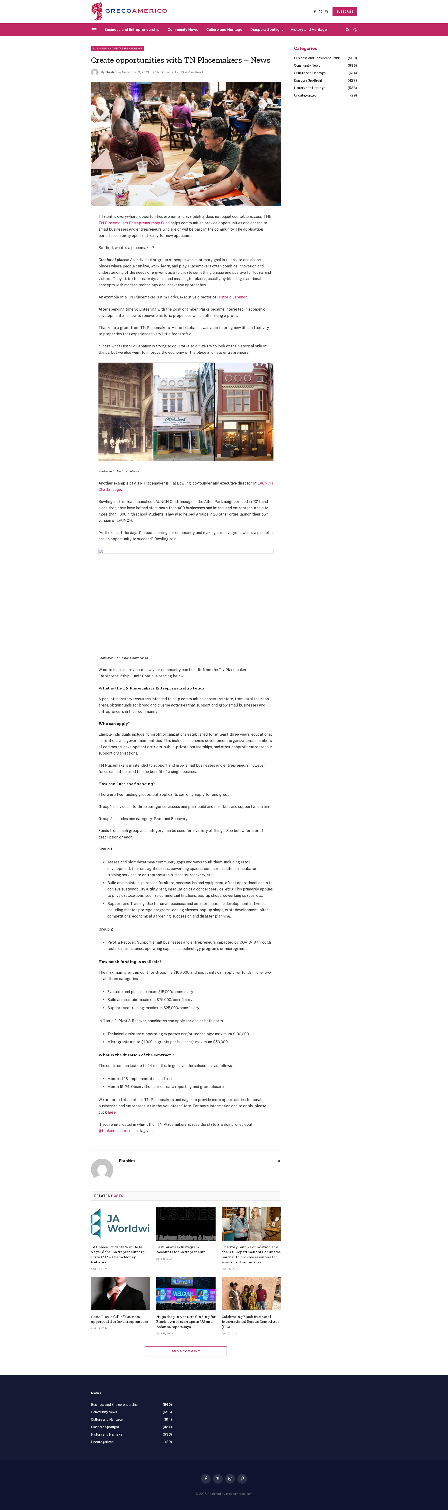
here (112, 1112)
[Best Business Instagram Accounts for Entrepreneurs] (186, 1224)
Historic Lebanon (232, 297)
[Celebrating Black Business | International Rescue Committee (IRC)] (251, 1293)
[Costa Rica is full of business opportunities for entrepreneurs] (120, 1293)
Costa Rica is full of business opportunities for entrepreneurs (119, 1319)
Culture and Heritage (224, 29)
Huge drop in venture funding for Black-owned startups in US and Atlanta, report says (186, 1321)
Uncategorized (305, 95)
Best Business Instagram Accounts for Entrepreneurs (180, 1249)
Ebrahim (111, 72)
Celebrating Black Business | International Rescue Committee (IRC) (250, 1321)
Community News (183, 29)
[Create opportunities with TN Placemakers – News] (186, 144)
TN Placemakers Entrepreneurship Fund (134, 223)
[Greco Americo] (129, 11)
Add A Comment (186, 1351)
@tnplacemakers (113, 1131)
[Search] (347, 29)
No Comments (167, 72)
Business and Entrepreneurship (132, 29)
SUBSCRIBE (344, 11)
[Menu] (94, 29)
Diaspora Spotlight (266, 29)
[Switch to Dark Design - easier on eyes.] (354, 29)
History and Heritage (309, 29)
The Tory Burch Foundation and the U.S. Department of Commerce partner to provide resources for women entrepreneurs (251, 1254)
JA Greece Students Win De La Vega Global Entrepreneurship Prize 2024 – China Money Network (118, 1254)
